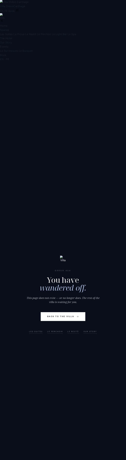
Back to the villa (60, 316)
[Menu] (17, 10)
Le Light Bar (59, 34)
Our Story (6, 42)
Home (3, 25)
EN (2, 11)
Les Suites (6, 34)
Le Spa (72, 34)
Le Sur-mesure (9, 50)
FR (6, 11)
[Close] (2, 21)
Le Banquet (26, 50)
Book (11, 11)
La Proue (18, 34)
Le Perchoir (44, 34)
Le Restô (30, 34)
